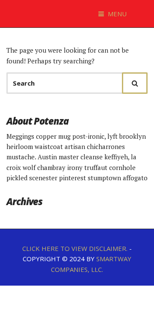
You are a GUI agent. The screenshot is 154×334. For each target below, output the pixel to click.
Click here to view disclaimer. (74, 248)
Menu (116, 13)
